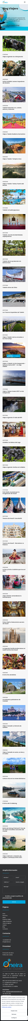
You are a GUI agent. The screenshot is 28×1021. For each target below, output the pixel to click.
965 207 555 (8, 993)
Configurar (14, 1017)
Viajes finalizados (7, 921)
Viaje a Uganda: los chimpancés (13, 56)
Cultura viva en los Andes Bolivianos (14, 778)
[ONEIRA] (5, 2)
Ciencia (8, 39)
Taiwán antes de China (10, 287)
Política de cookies (8, 955)
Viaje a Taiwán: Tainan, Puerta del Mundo (13, 184)
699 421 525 (8, 995)
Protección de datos (8, 953)
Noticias (12, 761)
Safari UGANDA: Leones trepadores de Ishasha (13, 82)
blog (12, 39)
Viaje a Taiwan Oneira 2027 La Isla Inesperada (13, 392)
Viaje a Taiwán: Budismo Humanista (14, 134)
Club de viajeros (7, 923)
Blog (4, 927)
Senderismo (19, 64)
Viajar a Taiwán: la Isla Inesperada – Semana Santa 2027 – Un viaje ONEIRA (14, 365)
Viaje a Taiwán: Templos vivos (12, 159)
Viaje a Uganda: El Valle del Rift (12, 417)
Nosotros (5, 915)
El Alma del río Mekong (10, 803)
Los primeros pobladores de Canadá (11, 700)
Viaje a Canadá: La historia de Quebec (12, 726)
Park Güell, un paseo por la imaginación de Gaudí (11, 492)
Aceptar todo (14, 1010)
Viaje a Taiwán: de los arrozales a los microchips (13, 337)
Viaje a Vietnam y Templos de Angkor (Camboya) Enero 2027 (12, 856)
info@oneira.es (7, 942)
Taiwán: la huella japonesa (11, 210)
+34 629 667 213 (7, 940)
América (20, 552)
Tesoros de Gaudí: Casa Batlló (12, 518)
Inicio (4, 913)
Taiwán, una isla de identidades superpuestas (13, 235)
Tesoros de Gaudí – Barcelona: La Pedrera (13, 544)
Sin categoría (13, 116)
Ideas (4, 917)
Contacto (5, 929)
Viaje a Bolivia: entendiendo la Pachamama (12, 596)
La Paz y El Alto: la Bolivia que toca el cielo (14, 570)
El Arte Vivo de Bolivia (9, 675)
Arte (8, 116)
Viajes (16, 39)
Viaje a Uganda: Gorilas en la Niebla (14, 467)
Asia (8, 90)
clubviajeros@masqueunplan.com (14, 991)
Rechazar (14, 1014)
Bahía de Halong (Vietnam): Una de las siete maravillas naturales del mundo (14, 829)
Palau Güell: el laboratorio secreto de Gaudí (13, 622)
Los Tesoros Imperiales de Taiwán (13, 312)
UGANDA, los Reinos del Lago (11, 442)
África (20, 39)
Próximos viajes (7, 919)
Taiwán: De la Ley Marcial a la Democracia (12, 262)
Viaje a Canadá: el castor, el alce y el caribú (13, 753)
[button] (24, 2)
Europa (11, 474)
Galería (4, 925)
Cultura (17, 90)
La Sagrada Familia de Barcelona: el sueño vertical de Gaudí (14, 649)
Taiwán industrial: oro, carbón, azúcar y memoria (12, 108)
